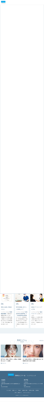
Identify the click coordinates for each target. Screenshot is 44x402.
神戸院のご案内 (31, 390)
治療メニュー (14, 390)
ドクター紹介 (8, 390)
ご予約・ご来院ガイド (18, 392)
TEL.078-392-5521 (27, 386)
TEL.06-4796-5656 (4, 386)
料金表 (19, 390)
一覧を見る (41, 340)
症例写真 (37, 390)
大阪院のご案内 (24, 390)
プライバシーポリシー (27, 392)
